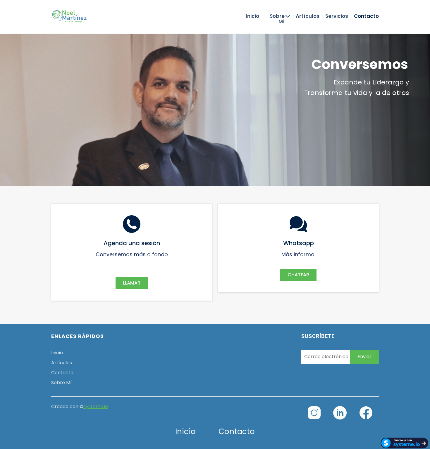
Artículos (307, 16)
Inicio (252, 16)
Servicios (336, 16)
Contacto (366, 16)
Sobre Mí (277, 19)
